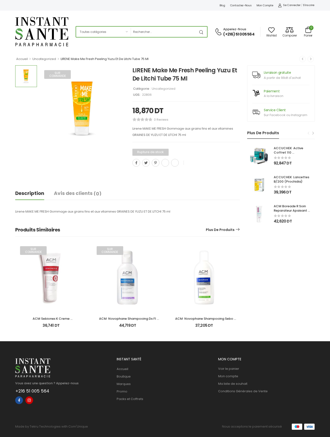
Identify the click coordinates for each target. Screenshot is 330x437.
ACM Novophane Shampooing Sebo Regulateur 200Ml (204, 320)
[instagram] (29, 400)
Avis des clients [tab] (77, 193)
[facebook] (19, 400)
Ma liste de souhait (232, 383)
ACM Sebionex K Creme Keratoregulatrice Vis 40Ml (51, 320)
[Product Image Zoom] (117, 143)
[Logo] (41, 31)
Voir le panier (228, 368)
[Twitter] (146, 163)
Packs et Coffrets (130, 399)
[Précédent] (302, 59)
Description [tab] (29, 193)
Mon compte (265, 5)
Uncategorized (44, 59)
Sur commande (57, 74)
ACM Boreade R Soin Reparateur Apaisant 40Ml (291, 210)
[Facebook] (136, 163)
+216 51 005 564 (32, 391)
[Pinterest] (155, 163)
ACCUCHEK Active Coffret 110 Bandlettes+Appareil (290, 152)
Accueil (22, 59)
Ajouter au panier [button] (204, 327)
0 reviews (161, 119)
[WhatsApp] (165, 163)
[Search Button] (202, 32)
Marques (124, 384)
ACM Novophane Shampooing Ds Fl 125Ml (128, 320)
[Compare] (134, 173)
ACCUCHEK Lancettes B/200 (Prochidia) (292, 179)
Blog (222, 5)
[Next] (313, 133)
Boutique (124, 376)
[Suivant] (311, 59)
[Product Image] (82, 108)
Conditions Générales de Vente (243, 391)
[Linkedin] (175, 163)
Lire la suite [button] (51, 327)
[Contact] (219, 32)
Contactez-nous (241, 5)
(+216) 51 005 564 (238, 34)
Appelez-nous (234, 29)
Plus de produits (220, 229)
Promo (122, 391)
